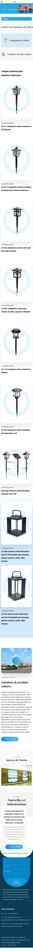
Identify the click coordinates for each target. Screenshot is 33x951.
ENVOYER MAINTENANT (17, 882)
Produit (9, 9)
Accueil (3, 9)
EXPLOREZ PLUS (10, 739)
